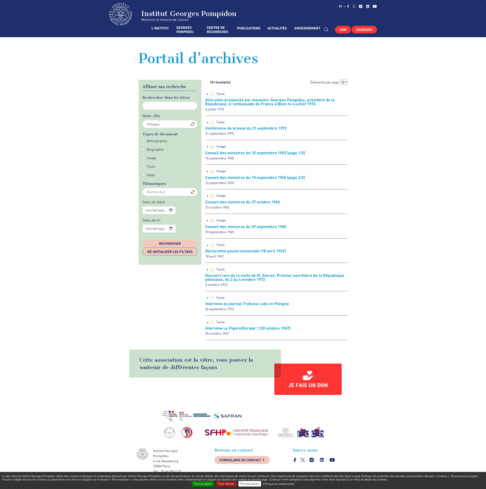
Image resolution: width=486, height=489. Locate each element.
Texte (151, 166)
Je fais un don (308, 385)
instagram (360, 6)
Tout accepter (203, 484)
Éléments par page (324, 82)
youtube (374, 6)
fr (341, 6)
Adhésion (364, 30)
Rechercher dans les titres (166, 97)
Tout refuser (226, 484)
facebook (348, 6)
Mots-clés (151, 116)
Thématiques (154, 183)
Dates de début (153, 202)
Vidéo (151, 175)
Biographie (155, 149)
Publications (248, 28)
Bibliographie (157, 141)
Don (342, 30)
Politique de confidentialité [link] (278, 483)
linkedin (367, 6)
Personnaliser (249, 484)
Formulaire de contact (240, 460)
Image (151, 158)
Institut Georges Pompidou (188, 13)
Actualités (277, 28)
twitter (354, 6)
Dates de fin (151, 220)
